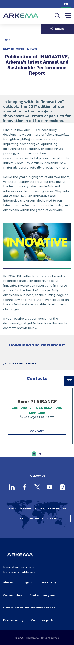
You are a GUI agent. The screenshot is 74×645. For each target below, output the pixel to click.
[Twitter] (37, 487)
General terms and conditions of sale (29, 607)
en (66, 3)
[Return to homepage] (21, 15)
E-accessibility (13, 620)
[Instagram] (62, 487)
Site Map (9, 582)
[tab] (34, 454)
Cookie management (44, 595)
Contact (37, 431)
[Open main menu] (68, 16)
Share (59, 28)
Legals (27, 582)
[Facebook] (24, 487)
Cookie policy (12, 595)
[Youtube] (50, 487)
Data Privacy (48, 582)
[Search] (57, 15)
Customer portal (42, 620)
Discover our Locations (38, 518)
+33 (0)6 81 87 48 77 (38, 417)
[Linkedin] (12, 487)
